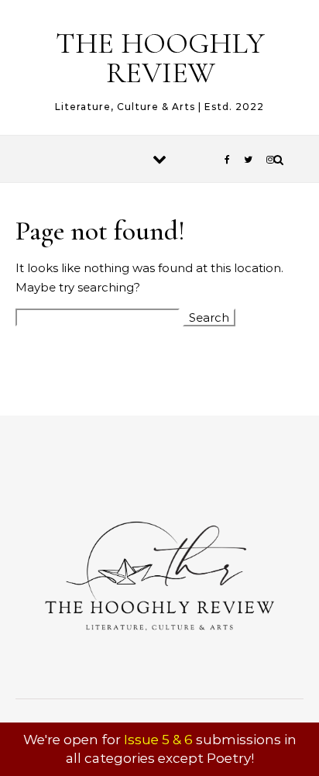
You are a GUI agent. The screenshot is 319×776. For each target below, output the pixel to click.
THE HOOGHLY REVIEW (160, 58)
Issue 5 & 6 (158, 739)
